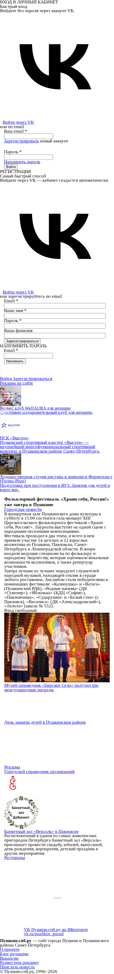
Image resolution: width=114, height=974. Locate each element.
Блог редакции (14, 953)
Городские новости (23, 509)
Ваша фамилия (18, 330)
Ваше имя (15, 310)
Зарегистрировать (21, 140)
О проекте (10, 949)
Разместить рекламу (19, 962)
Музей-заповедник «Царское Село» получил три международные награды (51, 687)
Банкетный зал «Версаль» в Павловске (41, 831)
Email (11, 300)
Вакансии (9, 958)
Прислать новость (17, 967)
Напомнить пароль (22, 161)
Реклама (12, 767)
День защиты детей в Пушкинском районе (45, 722)
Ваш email (15, 131)
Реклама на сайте (16, 383)
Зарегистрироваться (32, 378)
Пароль (13, 151)
